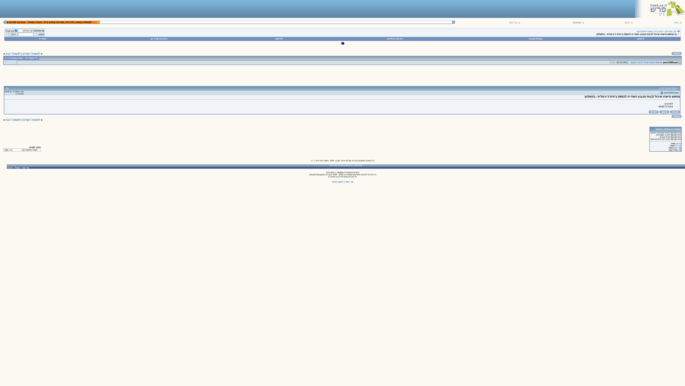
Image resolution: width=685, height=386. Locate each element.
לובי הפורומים (670, 31)
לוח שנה (279, 39)
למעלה (10, 168)
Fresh (17, 168)
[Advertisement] (66, 9)
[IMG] (675, 148)
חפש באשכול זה (15, 58)
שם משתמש (39, 31)
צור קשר (513, 22)
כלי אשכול (33, 58)
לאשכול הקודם (31, 53)
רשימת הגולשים (395, 39)
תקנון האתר (337, 181)
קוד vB (678, 144)
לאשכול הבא (13, 53)
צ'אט (627, 22)
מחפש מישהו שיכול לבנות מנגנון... (645, 62)
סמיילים (678, 146)
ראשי (676, 22)
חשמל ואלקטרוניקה (644, 31)
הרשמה (641, 39)
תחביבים (658, 31)
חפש (44, 39)
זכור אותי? (9, 31)
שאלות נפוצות (535, 39)
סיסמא (41, 34)
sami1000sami (671, 92)
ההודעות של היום (159, 39)
